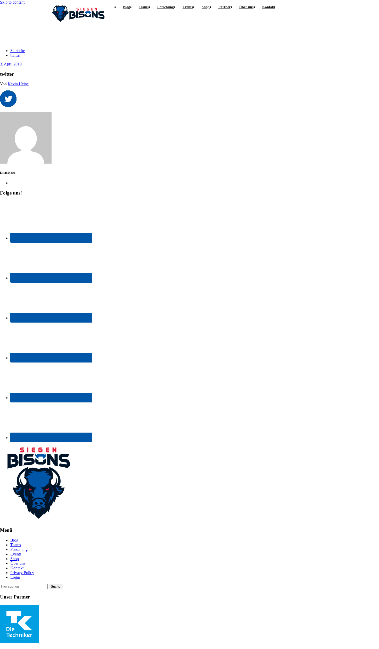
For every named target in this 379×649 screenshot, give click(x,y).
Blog (14, 540)
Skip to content (12, 2)
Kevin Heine (18, 84)
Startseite (17, 50)
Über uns (17, 563)
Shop (14, 559)
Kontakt (16, 568)
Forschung (19, 549)
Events (15, 554)
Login (15, 577)
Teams (15, 545)
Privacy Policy (22, 572)
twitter (15, 55)
